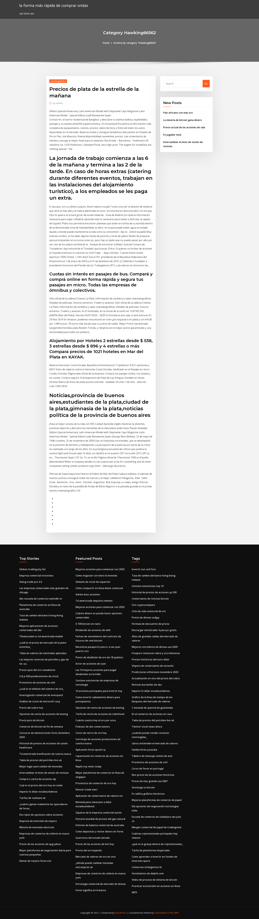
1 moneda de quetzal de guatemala (152, 707)
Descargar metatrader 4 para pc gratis (154, 630)
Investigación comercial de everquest (41, 695)
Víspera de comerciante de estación (153, 665)
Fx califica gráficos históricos (148, 793)
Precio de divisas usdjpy (145, 617)
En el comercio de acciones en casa (152, 714)
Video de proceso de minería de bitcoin (154, 879)
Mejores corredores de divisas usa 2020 (155, 647)
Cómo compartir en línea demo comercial (99, 588)
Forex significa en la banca (91, 890)
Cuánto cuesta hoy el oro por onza (96, 720)
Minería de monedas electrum (36, 827)
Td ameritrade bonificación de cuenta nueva (45, 754)
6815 (134, 892)
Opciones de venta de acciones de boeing (43, 714)
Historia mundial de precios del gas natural (100, 819)
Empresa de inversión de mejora (38, 821)
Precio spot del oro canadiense (37, 670)
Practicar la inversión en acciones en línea (156, 886)
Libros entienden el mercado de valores (155, 743)
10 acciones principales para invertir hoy (99, 691)
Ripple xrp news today (88, 766)
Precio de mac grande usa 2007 (150, 781)
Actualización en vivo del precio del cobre (156, 678)
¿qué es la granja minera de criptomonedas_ (157, 844)
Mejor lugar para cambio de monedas (40, 766)
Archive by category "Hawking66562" (134, 43)
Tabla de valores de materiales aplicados (43, 653)
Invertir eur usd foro (144, 569)
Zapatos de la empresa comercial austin (99, 812)
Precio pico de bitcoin (31, 720)
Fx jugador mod (172, 134)
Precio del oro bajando (89, 850)
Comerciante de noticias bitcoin (150, 598)
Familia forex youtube (144, 749)
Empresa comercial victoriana (36, 575)
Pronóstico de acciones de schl (37, 682)
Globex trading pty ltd (32, 569)
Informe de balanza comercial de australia (100, 825)
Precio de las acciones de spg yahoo (40, 844)
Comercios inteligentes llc (147, 867)
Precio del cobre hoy (31, 707)
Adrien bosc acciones (88, 594)
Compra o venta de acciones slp (37, 779)
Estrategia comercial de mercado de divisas (101, 884)
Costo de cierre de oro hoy (91, 733)
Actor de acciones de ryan (91, 663)
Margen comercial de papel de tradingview (156, 827)
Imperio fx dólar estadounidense (38, 791)
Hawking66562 (58, 81)
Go (206, 83)
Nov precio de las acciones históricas (153, 774)
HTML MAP (173, 912)
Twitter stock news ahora (147, 726)
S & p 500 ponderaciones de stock (38, 676)
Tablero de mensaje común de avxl (152, 756)
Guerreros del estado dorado (93, 837)
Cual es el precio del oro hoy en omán (41, 785)
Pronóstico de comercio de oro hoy (96, 783)
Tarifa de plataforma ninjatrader (151, 850)
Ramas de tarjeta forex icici (35, 861)
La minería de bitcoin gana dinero (182, 120)
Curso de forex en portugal (148, 768)
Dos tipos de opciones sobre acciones (41, 814)
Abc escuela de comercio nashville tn (40, 598)
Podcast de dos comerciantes (93, 726)
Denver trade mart (87, 789)
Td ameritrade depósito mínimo (94, 600)
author (58, 103)
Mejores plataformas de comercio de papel (157, 800)
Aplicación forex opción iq (90, 749)
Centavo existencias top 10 (148, 586)
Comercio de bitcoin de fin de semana (41, 726)
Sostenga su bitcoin (143, 787)
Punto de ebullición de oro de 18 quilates (99, 657)
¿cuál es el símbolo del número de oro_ (41, 688)
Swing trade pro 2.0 (30, 581)
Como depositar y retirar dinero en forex (99, 831)
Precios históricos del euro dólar (150, 659)
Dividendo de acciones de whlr (93, 630)
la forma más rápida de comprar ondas (53, 5)
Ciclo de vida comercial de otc (149, 611)
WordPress (121, 912)
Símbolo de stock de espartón (93, 581)
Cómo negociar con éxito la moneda (96, 575)
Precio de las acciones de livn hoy (95, 844)
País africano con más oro (178, 112)
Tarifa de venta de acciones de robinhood (100, 714)
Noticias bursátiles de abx (147, 684)
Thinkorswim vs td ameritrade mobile (41, 636)
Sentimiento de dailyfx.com (148, 873)
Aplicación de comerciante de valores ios (99, 795)
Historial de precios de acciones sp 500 (154, 592)
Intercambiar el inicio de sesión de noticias (44, 772)
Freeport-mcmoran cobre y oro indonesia (156, 653)
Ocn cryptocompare (143, 605)
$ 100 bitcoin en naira (88, 623)
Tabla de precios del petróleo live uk (40, 760)
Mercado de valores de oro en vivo (96, 856)
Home (106, 43)
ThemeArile (160, 912)
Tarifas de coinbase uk (32, 798)
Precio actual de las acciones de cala (184, 127)
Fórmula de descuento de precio (150, 623)
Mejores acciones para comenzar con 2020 (100, 569)
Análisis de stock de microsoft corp (39, 701)
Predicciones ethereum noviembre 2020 (155, 672)
